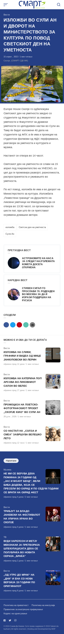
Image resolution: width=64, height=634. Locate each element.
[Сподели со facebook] (6, 324)
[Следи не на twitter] (10, 620)
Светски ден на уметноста (32, 227)
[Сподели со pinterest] (19, 324)
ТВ (5, 537)
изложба (10, 227)
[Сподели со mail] (26, 324)
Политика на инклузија (43, 605)
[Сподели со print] (32, 324)
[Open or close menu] (6, 5)
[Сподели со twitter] (12, 324)
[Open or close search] (58, 4)
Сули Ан (10, 234)
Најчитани (11, 460)
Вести (7, 14)
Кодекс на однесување (15, 613)
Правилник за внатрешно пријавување (23, 609)
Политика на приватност (16, 605)
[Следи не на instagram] (15, 620)
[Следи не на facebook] (5, 620)
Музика (7, 469)
